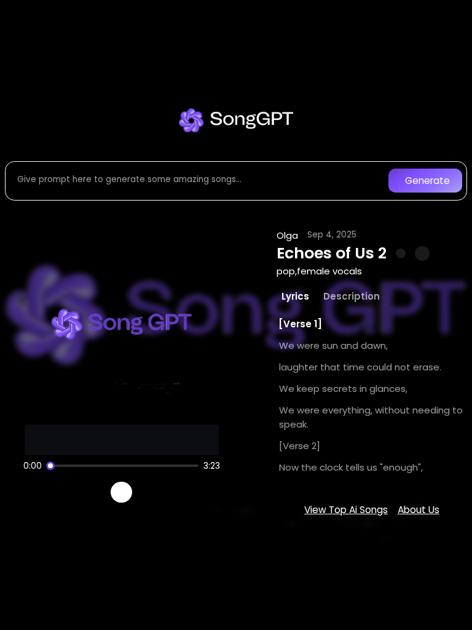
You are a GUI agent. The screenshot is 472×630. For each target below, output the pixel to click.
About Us (418, 509)
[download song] (422, 253)
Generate (427, 180)
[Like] (401, 253)
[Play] (121, 492)
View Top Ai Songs (346, 509)
